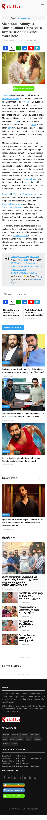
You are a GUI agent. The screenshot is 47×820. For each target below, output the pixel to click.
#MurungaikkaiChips (20, 257)
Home (6, 18)
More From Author (12, 327)
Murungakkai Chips (10, 99)
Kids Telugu (35, 766)
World (12, 739)
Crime (28, 739)
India (5, 739)
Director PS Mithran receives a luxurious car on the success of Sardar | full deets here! (23, 415)
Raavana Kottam (20, 236)
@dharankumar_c (34, 266)
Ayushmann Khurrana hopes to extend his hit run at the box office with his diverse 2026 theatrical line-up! (22, 522)
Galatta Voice (21, 756)
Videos (14, 744)
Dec (17, 121)
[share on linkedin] (24, 48)
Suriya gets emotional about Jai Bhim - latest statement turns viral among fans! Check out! (23, 371)
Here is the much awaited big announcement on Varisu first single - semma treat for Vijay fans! (12, 316)
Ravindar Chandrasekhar (25, 194)
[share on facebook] (5, 48)
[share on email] (31, 48)
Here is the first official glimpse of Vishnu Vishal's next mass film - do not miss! (21, 459)
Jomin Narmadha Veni (12, 207)
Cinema (6, 362)
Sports (20, 739)
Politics (24, 734)
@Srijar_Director (18, 270)
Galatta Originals (8, 761)
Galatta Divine (36, 758)
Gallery (5, 744)
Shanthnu (6, 95)
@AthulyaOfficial (18, 266)
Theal (33, 125)
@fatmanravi (31, 263)
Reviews (37, 739)
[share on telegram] (37, 48)
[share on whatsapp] (18, 48)
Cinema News (24, 18)
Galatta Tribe (20, 761)
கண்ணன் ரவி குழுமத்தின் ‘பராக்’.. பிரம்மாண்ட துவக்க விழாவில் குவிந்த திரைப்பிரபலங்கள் (20, 581)
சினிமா (15, 734)
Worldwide (34, 257)
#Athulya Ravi (21, 294)
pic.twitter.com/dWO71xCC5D (24, 273)
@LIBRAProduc (18, 263)
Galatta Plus (6, 758)
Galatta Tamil (6, 756)
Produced (6, 194)
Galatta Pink (20, 758)
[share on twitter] (12, 48)
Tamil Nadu (34, 734)
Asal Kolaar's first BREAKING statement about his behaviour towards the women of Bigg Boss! (34, 316)
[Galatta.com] (11, 6)
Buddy (39, 276)
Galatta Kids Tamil (22, 764)
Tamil (13, 18)
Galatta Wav (6, 764)
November (26, 102)
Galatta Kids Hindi (8, 766)
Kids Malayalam (22, 766)
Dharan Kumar (30, 179)
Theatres (24, 260)
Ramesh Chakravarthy (12, 204)
